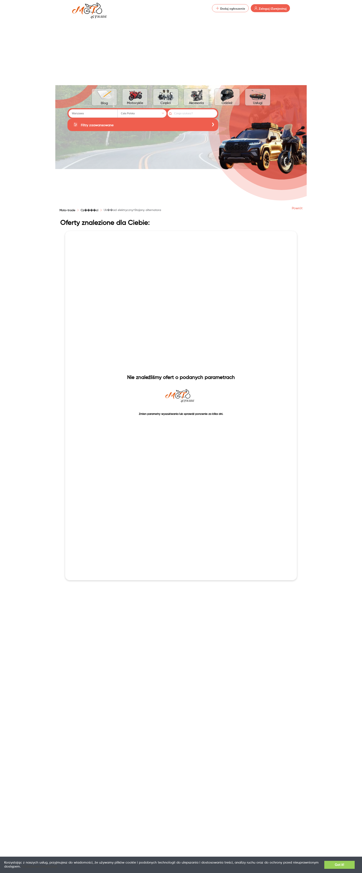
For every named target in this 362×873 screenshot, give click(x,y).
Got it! (339, 864)
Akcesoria (196, 103)
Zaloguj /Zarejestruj (272, 8)
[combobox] (93, 113)
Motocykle (135, 103)
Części (165, 103)
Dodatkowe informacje (39, 866)
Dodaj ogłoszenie (232, 8)
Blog (104, 103)
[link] (89, 210)
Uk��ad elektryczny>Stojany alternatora (132, 210)
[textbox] (93, 113)
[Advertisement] (181, 48)
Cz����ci (89, 210)
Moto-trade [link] (67, 210)
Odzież (227, 103)
